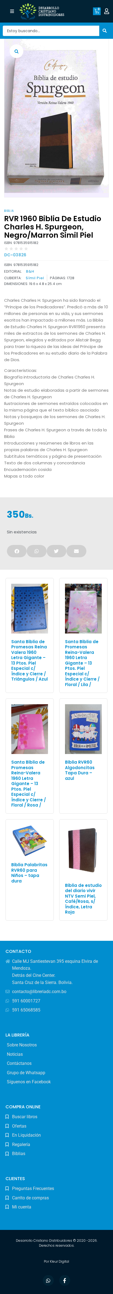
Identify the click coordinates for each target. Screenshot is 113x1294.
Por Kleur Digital (56, 1261)
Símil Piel (35, 278)
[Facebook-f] (64, 1280)
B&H (30, 271)
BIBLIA (9, 211)
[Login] (107, 11)
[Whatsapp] (48, 1280)
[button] (12, 11)
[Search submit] (104, 30)
